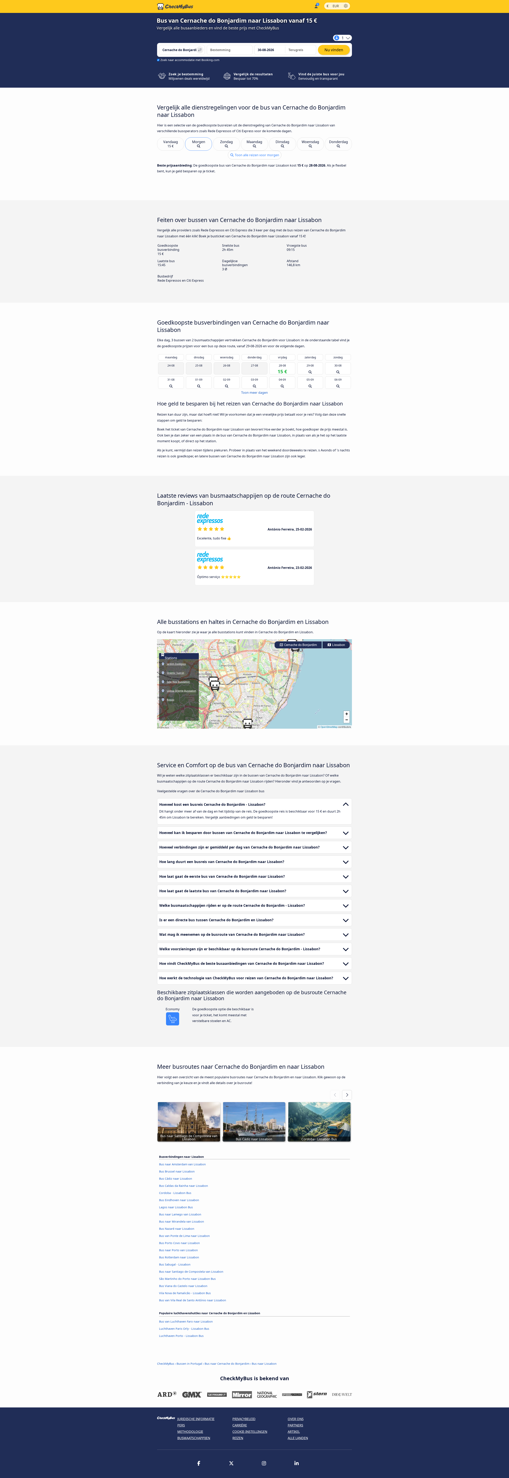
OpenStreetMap (329, 726)
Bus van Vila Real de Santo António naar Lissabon (192, 1300)
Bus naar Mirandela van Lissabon (181, 1221)
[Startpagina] (175, 7)
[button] (215, 686)
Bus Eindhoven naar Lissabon (179, 1200)
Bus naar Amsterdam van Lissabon (182, 1164)
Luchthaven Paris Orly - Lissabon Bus (184, 1329)
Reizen (237, 1438)
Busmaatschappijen (193, 1438)
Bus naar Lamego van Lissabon (180, 1214)
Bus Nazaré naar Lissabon (176, 1229)
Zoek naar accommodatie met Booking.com (189, 60)
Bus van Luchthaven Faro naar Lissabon (186, 1321)
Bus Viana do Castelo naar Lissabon (183, 1286)
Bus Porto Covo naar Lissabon (179, 1243)
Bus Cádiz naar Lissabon (175, 1178)
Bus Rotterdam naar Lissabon (179, 1257)
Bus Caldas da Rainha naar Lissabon (183, 1186)
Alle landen (298, 1438)
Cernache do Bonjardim (300, 645)
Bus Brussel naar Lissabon (177, 1171)
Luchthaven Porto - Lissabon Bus (181, 1336)
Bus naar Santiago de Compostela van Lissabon (191, 1271)
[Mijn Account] (315, 6)
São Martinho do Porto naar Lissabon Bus (187, 1279)
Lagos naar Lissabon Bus (176, 1207)
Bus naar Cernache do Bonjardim (227, 1364)
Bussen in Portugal (189, 1364)
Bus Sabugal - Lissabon (174, 1264)
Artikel (294, 1432)
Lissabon (338, 645)
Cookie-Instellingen (249, 1432)
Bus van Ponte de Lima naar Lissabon (184, 1236)
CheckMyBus (165, 1364)
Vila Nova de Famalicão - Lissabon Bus (185, 1293)
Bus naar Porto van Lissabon (178, 1250)
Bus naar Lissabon (264, 1364)
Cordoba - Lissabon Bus (175, 1193)
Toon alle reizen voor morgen (256, 155)
